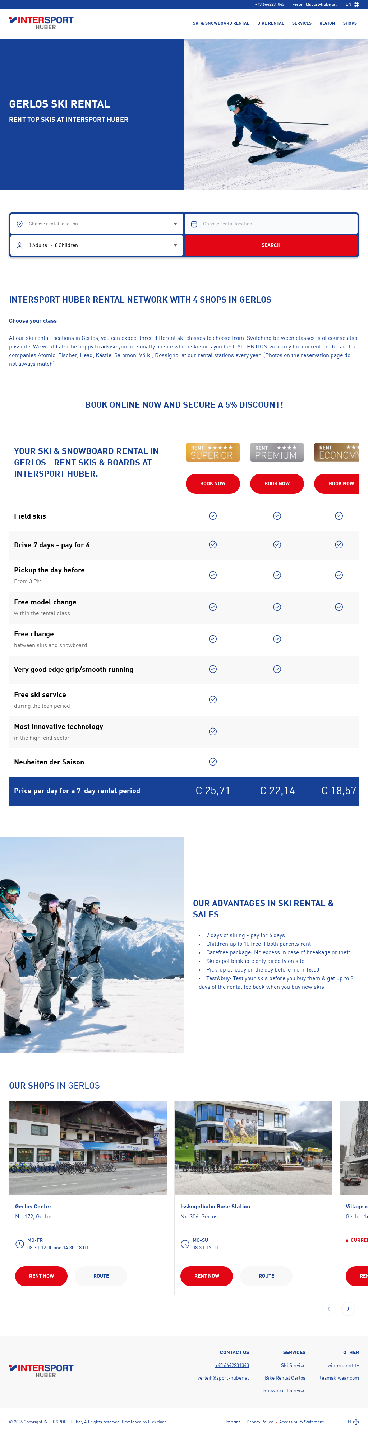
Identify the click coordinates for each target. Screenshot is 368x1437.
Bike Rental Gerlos (285, 1378)
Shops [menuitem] (350, 24)
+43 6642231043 (269, 5)
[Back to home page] (41, 24)
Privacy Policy (260, 1422)
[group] (88, 1198)
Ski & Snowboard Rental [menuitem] (221, 24)
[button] (348, 1309)
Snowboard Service (284, 1390)
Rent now (41, 1276)
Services (302, 24)
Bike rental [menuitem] (270, 24)
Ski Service (293, 1365)
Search (271, 245)
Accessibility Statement (301, 1422)
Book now (212, 483)
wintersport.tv (343, 1365)
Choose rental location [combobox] (53, 223)
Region (327, 24)
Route (101, 1276)
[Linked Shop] (88, 1148)
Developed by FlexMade (144, 1422)
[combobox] (352, 4)
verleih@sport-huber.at (315, 5)
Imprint (233, 1422)
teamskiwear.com (339, 1378)
